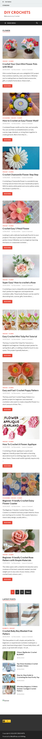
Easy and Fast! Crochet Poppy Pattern (21, 390)
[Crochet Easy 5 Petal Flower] (21, 212)
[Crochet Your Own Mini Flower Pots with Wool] (21, 47)
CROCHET (5, 61)
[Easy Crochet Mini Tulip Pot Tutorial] (21, 319)
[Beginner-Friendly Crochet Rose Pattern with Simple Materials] (21, 540)
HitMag (22, 736)
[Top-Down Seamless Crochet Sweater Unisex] (9, 664)
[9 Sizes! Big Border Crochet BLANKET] (9, 652)
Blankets (5, 628)
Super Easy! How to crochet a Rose (19, 282)
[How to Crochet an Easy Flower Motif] (21, 104)
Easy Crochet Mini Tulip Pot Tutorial (20, 336)
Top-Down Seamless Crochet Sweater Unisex (27, 665)
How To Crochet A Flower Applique (19, 444)
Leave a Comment (27, 69)
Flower (11, 61)
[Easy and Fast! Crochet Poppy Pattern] (21, 373)
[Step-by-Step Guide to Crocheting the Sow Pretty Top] (9, 675)
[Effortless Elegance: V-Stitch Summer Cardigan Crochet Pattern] (9, 687)
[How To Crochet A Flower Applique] (21, 427)
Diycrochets (16, 69)
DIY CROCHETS (17, 12)
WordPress (14, 736)
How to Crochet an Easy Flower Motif (20, 120)
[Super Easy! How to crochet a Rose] (21, 266)
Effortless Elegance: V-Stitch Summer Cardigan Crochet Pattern (27, 688)
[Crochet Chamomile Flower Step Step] (21, 158)
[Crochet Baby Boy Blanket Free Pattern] (21, 604)
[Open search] (36, 23)
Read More (7, 85)
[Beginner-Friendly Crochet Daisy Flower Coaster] (21, 484)
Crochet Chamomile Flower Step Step (20, 174)
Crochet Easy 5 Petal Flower (16, 228)
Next (28, 592)
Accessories (6, 118)
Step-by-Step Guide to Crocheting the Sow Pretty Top (28, 676)
